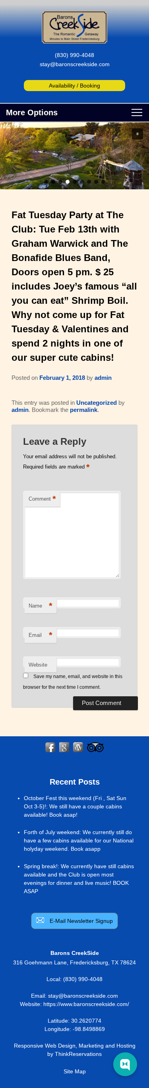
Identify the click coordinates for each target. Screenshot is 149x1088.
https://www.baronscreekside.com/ (86, 1004)
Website (38, 665)
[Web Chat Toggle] (125, 1064)
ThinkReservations (78, 1054)
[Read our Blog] (78, 747)
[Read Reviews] (95, 747)
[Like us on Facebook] (50, 747)
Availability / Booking (74, 85)
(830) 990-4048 (74, 55)
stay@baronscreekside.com (75, 64)
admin (103, 377)
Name (40, 606)
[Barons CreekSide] (74, 41)
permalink (83, 409)
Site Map (75, 1071)
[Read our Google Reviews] (64, 747)
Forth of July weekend (51, 832)
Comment (42, 499)
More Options (32, 112)
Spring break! (41, 866)
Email (40, 635)
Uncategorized (96, 402)
